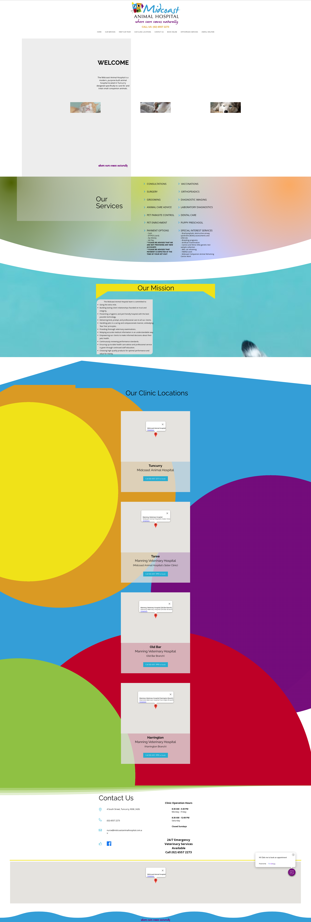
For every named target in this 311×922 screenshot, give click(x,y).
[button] (291, 872)
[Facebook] (109, 843)
